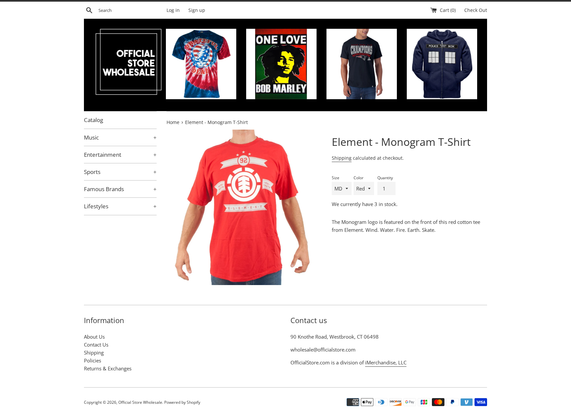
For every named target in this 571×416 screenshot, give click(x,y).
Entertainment (120, 154)
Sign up (196, 10)
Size (335, 178)
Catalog (93, 120)
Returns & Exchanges (108, 368)
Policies (92, 360)
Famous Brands (120, 189)
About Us (94, 336)
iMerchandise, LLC (385, 362)
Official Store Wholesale (140, 402)
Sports (120, 172)
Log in (173, 10)
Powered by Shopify (182, 402)
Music (120, 137)
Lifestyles (120, 206)
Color (358, 178)
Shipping (342, 158)
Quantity (385, 178)
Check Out (475, 10)
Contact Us (96, 344)
